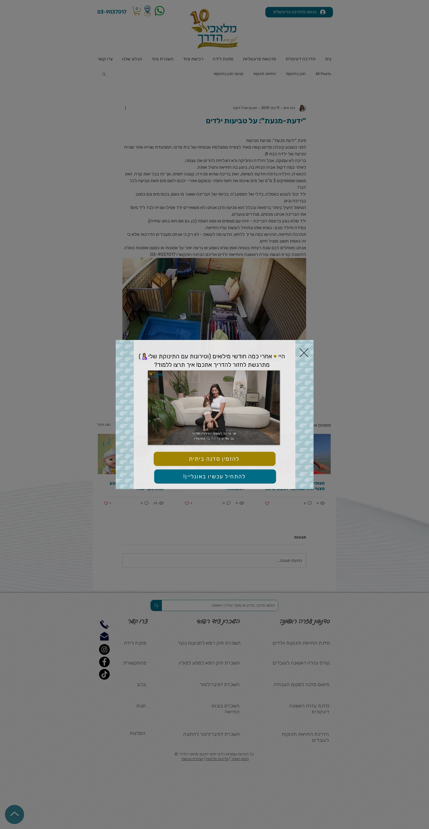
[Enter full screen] (273, 438)
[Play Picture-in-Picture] (264, 438)
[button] (304, 352)
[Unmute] (163, 438)
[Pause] (154, 438)
